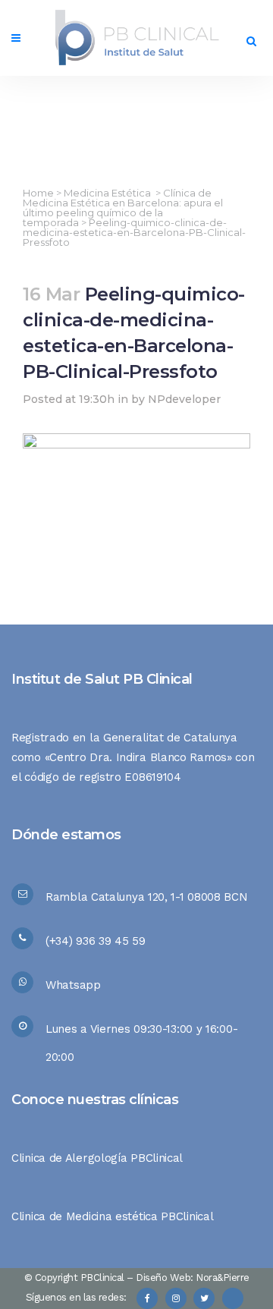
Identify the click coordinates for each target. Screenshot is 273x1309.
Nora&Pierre (222, 1277)
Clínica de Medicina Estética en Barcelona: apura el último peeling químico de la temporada (123, 207)
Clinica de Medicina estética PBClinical (112, 1216)
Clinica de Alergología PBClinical (97, 1158)
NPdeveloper (184, 399)
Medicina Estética (107, 193)
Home (38, 193)
